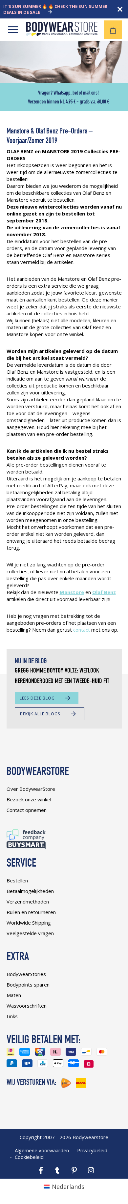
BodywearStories (26, 974)
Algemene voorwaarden (42, 1150)
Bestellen (17, 880)
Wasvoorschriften (27, 1005)
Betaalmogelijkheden (30, 891)
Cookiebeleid (29, 1157)
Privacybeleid (92, 1150)
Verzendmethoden (28, 901)
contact (81, 629)
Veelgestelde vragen (30, 933)
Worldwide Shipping (29, 922)
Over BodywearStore (31, 789)
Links (12, 1016)
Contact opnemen (27, 810)
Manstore (72, 592)
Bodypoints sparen (28, 984)
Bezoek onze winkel (29, 799)
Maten (14, 995)
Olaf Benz (104, 592)
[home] (61, 34)
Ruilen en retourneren (31, 912)
